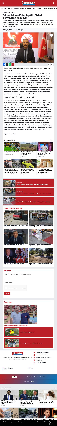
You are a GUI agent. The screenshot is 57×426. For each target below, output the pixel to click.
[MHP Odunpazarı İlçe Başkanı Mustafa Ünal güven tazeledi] (16, 255)
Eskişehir (4, 8)
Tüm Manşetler (39, 360)
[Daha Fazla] (13, 64)
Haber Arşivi (38, 364)
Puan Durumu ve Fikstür (41, 359)
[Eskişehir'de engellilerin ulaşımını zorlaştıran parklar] (16, 217)
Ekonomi (23, 8)
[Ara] (53, 3)
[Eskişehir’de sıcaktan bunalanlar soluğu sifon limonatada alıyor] (41, 217)
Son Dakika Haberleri (41, 362)
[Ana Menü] (3, 3)
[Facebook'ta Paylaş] (4, 64)
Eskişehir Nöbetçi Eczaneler (42, 352)
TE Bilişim (32, 381)
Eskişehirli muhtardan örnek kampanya (14, 244)
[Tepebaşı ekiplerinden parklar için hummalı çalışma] (41, 255)
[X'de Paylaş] (7, 64)
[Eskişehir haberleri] (28, 3)
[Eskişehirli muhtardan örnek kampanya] (16, 236)
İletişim (31, 368)
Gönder (7, 293)
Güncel (10, 8)
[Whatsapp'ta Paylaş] (10, 64)
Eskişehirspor (31, 8)
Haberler (5, 12)
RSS (15, 376)
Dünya (39, 8)
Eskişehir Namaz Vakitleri (41, 355)
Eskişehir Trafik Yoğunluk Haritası (43, 357)
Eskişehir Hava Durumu (41, 354)
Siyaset (16, 8)
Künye (5, 369)
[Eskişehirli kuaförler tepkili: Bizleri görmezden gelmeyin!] (28, 47)
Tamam (51, 424)
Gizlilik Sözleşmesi (8, 368)
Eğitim (45, 8)
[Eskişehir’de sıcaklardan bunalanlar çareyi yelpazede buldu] (41, 236)
